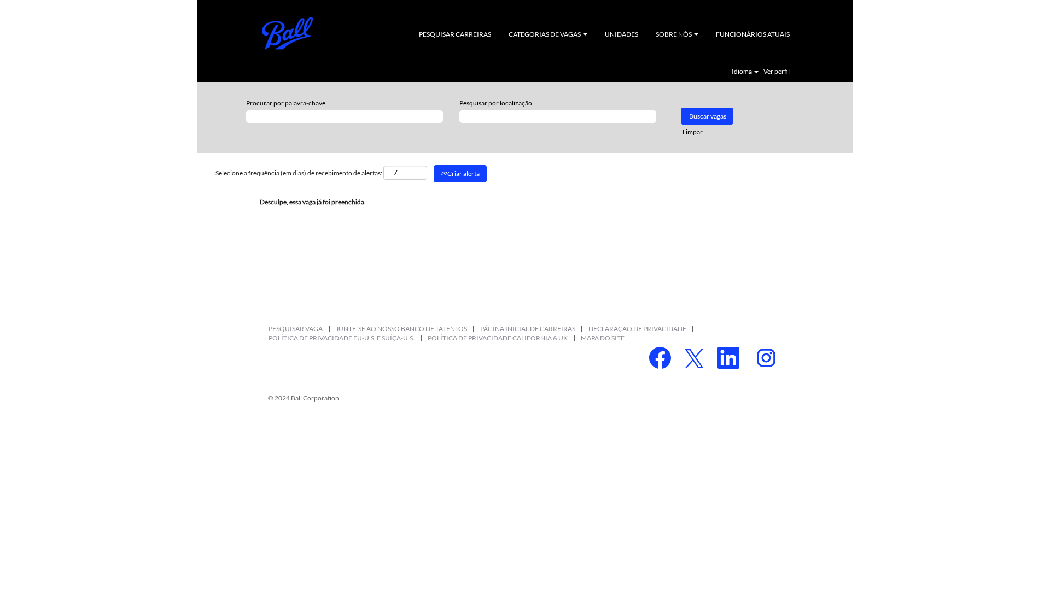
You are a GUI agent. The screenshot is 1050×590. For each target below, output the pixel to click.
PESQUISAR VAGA (296, 328)
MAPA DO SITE (603, 338)
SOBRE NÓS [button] (674, 34)
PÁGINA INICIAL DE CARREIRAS (527, 328)
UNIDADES (621, 34)
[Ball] (288, 33)
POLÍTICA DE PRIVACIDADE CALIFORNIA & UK (498, 338)
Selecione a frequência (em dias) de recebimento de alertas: (298, 173)
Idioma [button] (742, 71)
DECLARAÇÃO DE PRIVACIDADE (637, 328)
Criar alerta (463, 173)
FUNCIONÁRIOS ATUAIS (753, 34)
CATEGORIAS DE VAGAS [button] (545, 34)
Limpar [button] (692, 132)
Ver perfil (776, 71)
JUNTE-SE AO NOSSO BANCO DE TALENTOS (401, 328)
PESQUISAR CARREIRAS (455, 34)
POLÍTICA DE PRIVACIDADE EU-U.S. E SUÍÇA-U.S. (342, 338)
